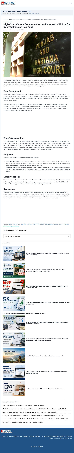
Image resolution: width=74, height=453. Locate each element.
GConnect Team (9, 29)
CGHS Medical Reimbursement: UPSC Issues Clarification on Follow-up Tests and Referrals (48, 303)
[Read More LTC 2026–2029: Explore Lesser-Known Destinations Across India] (14, 355)
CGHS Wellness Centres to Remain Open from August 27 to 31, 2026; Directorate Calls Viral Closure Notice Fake (45, 270)
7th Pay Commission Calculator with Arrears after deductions (56, 436)
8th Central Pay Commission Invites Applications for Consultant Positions (23, 422)
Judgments (10, 19)
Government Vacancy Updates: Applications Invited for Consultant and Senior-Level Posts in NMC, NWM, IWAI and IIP (35, 418)
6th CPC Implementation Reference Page (17, 436)
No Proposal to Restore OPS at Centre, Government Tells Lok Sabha (45, 389)
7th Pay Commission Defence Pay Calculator (60, 438)
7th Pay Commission (34, 436)
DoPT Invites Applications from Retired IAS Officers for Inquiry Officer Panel (24, 313)
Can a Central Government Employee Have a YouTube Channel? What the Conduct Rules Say (47, 286)
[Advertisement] (37, 124)
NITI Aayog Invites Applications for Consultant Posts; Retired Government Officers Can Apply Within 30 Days (33, 415)
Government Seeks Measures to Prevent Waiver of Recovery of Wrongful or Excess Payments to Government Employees (47, 339)
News (11, 21)
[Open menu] (71, 3)
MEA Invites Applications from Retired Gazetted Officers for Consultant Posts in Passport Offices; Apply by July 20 (34, 408)
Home (4, 19)
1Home (4, 436)
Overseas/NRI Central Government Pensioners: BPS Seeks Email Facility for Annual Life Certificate (47, 322)
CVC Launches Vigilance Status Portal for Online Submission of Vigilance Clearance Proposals (46, 372)
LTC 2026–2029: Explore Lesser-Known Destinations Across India (45, 356)
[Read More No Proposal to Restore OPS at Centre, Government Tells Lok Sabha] (14, 388)
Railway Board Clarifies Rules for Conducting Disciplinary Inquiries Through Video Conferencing (47, 253)
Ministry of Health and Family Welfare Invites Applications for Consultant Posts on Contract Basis (29, 412)
